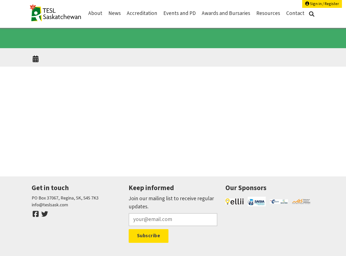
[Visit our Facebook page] (36, 214)
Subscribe (148, 235)
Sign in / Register (324, 4)
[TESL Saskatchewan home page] (55, 13)
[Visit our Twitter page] (45, 214)
